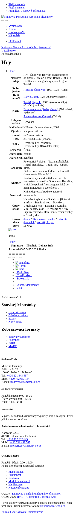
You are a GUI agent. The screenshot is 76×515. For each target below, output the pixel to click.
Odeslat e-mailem (18, 315)
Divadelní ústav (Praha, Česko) (41, 109)
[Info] (24, 254)
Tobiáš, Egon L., (33, 102)
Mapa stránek (16, 471)
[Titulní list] (23, 262)
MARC (12, 346)
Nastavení (21, 511)
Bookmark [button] (22, 278)
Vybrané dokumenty (27, 284)
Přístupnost (14, 474)
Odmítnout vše (35, 511)
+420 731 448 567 (20, 442)
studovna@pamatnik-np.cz (25, 381)
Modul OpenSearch (19, 481)
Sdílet (19, 288)
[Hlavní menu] (6, 20)
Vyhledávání (15, 25)
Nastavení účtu (16, 32)
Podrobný (13, 339)
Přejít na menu (16, 7)
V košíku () (8, 50)
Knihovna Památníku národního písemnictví (26, 47)
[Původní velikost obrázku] (17, 254)
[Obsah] (21, 265)
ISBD (11, 343)
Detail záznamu (17, 312)
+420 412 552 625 (17, 439)
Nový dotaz (15, 321)
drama (27, 219)
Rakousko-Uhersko (44, 219)
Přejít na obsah (16, 4)
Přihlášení (14, 41)
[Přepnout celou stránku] (20, 254)
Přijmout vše (8, 511)
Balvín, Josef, (31, 96)
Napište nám (15, 484)
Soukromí (13, 478)
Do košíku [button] (22, 272)
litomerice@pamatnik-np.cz (25, 445)
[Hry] (12, 229)
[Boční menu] (2, 20)
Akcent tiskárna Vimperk (37, 116)
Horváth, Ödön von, (35, 89)
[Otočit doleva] (9, 257)
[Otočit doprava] (13, 257)
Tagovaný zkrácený (19, 336)
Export (12, 318)
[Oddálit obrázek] (13, 254)
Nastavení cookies (18, 487)
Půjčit (12, 71)
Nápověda (14, 35)
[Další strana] (20, 257)
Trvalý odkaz (24, 275)
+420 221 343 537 (17, 375)
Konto (12, 29)
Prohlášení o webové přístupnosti (26, 10)
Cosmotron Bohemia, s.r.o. (41, 496)
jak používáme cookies (52, 505)
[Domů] (27, 16)
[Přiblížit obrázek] (9, 254)
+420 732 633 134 (19, 378)
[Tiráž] (20, 268)
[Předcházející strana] (17, 257)
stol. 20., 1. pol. (45, 222)
